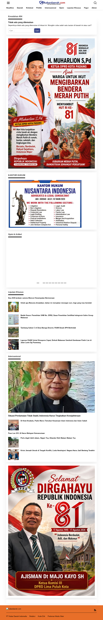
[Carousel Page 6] (53, 283)
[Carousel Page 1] (38, 283)
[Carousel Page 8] (59, 283)
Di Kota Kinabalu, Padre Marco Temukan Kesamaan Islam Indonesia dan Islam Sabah (54, 421)
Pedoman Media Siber (56, 616)
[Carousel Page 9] (62, 283)
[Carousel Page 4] (47, 283)
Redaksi (32, 616)
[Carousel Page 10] (65, 283)
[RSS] (95, 610)
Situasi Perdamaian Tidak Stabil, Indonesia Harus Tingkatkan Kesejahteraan (44, 416)
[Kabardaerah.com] (52, 3)
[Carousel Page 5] (50, 283)
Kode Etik (41, 616)
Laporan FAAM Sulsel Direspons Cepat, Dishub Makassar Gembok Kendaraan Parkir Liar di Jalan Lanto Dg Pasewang (56, 341)
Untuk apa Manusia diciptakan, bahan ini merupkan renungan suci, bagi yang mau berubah (56, 303)
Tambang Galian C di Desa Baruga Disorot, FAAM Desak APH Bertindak (48, 328)
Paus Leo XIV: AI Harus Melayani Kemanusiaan (26, 433)
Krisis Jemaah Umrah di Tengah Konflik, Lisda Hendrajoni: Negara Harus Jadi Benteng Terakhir (58, 450)
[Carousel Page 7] (56, 283)
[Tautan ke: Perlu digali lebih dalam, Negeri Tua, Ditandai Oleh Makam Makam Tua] (13, 442)
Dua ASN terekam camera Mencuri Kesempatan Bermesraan (31, 298)
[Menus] (8, 3)
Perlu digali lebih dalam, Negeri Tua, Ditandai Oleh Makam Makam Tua (48, 438)
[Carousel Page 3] (44, 283)
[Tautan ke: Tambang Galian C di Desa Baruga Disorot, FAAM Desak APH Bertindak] (13, 332)
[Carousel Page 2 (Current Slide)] (41, 283)
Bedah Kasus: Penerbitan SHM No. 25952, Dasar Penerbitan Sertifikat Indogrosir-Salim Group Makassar (57, 316)
